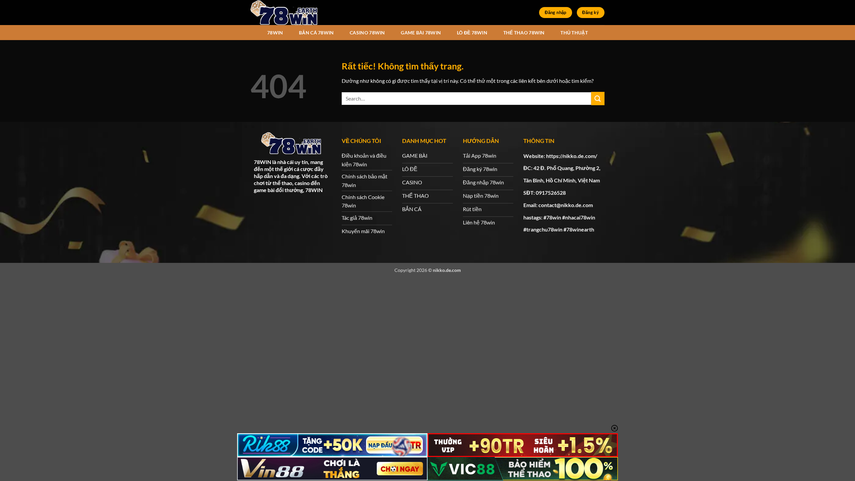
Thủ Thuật (574, 32)
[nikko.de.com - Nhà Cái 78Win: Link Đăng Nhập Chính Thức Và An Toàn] (283, 12)
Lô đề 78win (472, 32)
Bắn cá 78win (316, 32)
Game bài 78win (421, 32)
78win (275, 32)
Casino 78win (367, 32)
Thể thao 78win (524, 32)
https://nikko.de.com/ (571, 156)
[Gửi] (598, 98)
